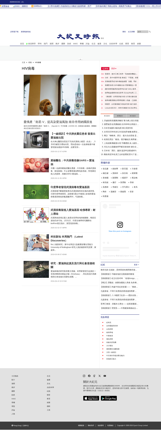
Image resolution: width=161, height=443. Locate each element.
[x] (99, 375)
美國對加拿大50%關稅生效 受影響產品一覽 (121, 85)
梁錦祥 (115, 173)
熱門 (45, 44)
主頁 (23, 62)
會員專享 (32, 44)
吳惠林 (105, 187)
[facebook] (89, 375)
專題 (13, 406)
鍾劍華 (115, 169)
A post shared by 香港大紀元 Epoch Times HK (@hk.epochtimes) (127, 256)
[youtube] (105, 375)
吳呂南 (125, 173)
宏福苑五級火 (111, 359)
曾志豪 (105, 169)
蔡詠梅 (134, 178)
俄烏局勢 (109, 339)
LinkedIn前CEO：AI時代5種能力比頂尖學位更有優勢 (122, 108)
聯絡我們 (91, 425)
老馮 (135, 187)
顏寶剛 (115, 178)
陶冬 (105, 192)
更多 (132, 192)
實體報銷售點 (26, 32)
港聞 (51, 44)
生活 (93, 44)
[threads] (94, 375)
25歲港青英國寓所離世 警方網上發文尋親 (121, 121)
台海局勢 (109, 329)
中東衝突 (109, 336)
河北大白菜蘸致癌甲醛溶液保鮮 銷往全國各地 (121, 147)
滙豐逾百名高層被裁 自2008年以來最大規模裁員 (121, 124)
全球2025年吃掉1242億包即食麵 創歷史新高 (121, 132)
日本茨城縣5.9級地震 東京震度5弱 (118, 128)
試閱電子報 (14, 32)
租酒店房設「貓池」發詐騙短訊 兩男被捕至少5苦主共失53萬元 (121, 139)
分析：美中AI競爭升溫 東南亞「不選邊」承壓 (121, 78)
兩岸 (57, 44)
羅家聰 (134, 173)
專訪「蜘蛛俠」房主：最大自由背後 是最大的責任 (121, 136)
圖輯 (48, 406)
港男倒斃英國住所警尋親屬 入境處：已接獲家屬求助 (121, 100)
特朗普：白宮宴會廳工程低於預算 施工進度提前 (121, 104)
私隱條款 (110, 425)
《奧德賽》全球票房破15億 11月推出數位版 (121, 96)
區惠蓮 (105, 196)
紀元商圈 (131, 32)
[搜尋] (150, 31)
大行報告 (109, 346)
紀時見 (108, 322)
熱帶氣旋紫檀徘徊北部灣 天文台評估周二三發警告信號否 (121, 93)
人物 (13, 414)
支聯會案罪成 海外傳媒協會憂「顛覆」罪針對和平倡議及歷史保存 (121, 81)
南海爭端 (109, 332)
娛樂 (139, 44)
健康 (99, 44)
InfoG (75, 44)
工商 (48, 410)
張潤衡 (123, 182)
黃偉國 (105, 178)
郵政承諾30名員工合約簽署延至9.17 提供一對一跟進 (121, 154)
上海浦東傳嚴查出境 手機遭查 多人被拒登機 (121, 143)
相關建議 (81, 425)
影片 (13, 380)
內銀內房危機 (111, 342)
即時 (40, 44)
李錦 (132, 182)
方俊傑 (134, 169)
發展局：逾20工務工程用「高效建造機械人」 (121, 74)
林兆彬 (105, 182)
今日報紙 (15, 376)
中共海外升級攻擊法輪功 (115, 356)
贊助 (124, 32)
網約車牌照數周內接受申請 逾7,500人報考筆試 (121, 89)
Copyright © (121, 425)
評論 (87, 44)
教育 (133, 44)
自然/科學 (113, 44)
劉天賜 (125, 169)
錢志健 (105, 173)
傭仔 (114, 182)
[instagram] (84, 375)
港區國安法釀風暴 (113, 349)
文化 (105, 44)
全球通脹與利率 (112, 326)
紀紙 (121, 44)
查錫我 (123, 192)
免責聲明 (101, 425)
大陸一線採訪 (111, 352)
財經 (69, 44)
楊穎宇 (125, 178)
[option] (60, 95)
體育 (127, 44)
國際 (63, 44)
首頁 (22, 44)
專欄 (82, 44)
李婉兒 (115, 187)
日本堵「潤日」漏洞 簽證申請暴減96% (120, 151)
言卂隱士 (126, 187)
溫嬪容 (113, 192)
